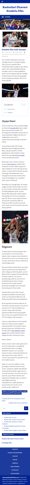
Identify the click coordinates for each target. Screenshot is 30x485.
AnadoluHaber (18, 52)
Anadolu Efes (8, 54)
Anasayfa (15, 449)
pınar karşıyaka (6, 393)
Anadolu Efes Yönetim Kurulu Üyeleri (14, 419)
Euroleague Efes (7, 443)
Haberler (15, 463)
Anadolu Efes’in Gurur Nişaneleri (18, 403)
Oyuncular (15, 470)
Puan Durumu (15, 473)
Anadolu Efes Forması (10, 417)
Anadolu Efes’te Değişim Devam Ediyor (15, 430)
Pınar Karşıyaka (19, 155)
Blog (3, 54)
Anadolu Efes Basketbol (15, 452)
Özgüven (10, 112)
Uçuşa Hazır (11, 109)
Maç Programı (15, 466)
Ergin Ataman (12, 164)
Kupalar (15, 456)
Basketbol (15, 54)
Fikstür (15, 459)
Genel (20, 54)
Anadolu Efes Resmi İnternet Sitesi (13, 439)
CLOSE (23, 104)
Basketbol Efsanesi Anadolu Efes (15, 9)
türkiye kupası (17, 393)
